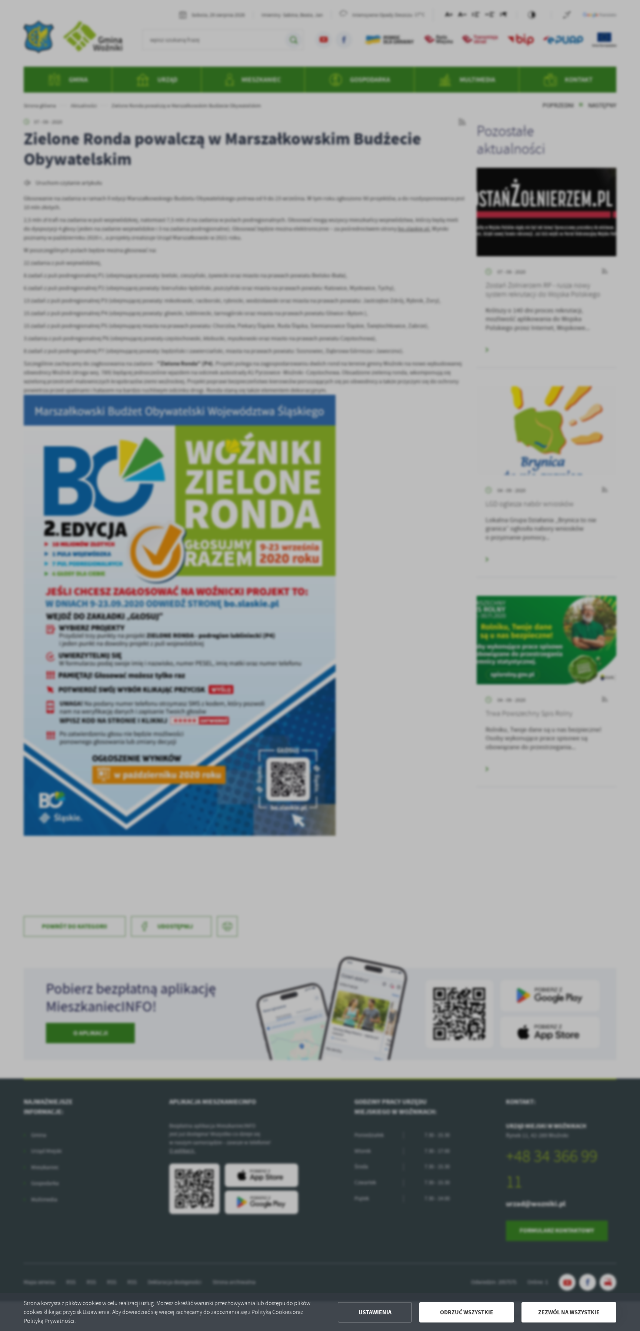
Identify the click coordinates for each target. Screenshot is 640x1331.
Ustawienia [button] (375, 1312)
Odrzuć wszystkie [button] (466, 1312)
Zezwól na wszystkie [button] (569, 1312)
